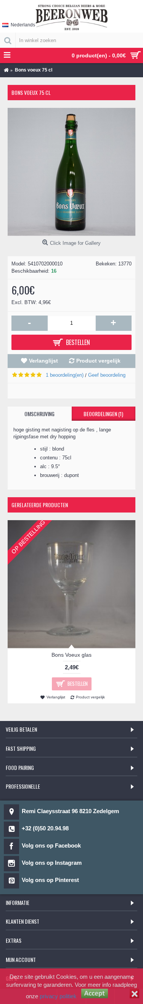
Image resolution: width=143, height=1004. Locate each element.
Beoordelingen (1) (103, 414)
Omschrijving (39, 414)
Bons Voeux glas (71, 655)
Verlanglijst (43, 361)
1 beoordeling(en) (65, 375)
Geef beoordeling (106, 375)
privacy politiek (58, 996)
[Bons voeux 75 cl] (71, 172)
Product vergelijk (98, 361)
